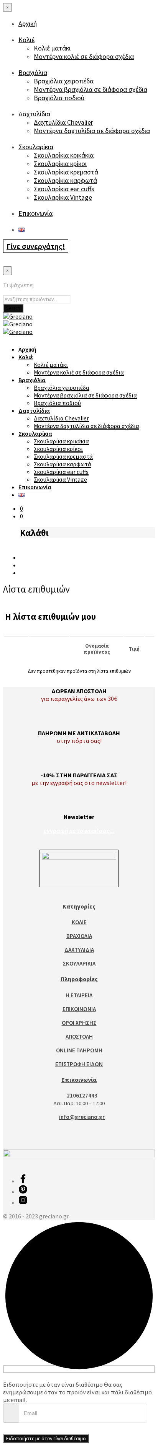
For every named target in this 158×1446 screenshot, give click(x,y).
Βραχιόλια (32, 72)
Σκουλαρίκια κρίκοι (60, 164)
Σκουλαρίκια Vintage (63, 197)
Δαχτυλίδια (34, 114)
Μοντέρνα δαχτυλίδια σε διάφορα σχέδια (92, 131)
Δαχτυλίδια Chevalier (63, 122)
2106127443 (82, 1095)
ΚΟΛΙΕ (79, 922)
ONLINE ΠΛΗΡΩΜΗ (79, 1050)
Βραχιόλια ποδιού (59, 98)
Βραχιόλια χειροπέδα (64, 81)
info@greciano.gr (82, 1116)
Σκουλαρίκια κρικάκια (64, 155)
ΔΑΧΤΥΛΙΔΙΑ (79, 949)
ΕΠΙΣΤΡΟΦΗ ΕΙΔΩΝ (79, 1064)
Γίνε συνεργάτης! (36, 246)
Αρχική (27, 24)
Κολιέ (26, 40)
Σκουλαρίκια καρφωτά (65, 180)
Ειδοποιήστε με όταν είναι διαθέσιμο (46, 1438)
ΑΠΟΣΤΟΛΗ (79, 1036)
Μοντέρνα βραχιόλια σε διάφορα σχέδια (90, 89)
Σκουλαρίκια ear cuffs (64, 189)
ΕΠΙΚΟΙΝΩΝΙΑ (79, 1009)
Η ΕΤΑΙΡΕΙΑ (79, 995)
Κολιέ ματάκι (52, 48)
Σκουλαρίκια (35, 147)
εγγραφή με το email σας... (79, 830)
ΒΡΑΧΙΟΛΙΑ (79, 936)
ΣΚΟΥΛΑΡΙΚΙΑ (79, 963)
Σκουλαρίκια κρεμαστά (66, 172)
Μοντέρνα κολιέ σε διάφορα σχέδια (84, 56)
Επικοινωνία (35, 213)
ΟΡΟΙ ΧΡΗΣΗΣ (79, 1022)
